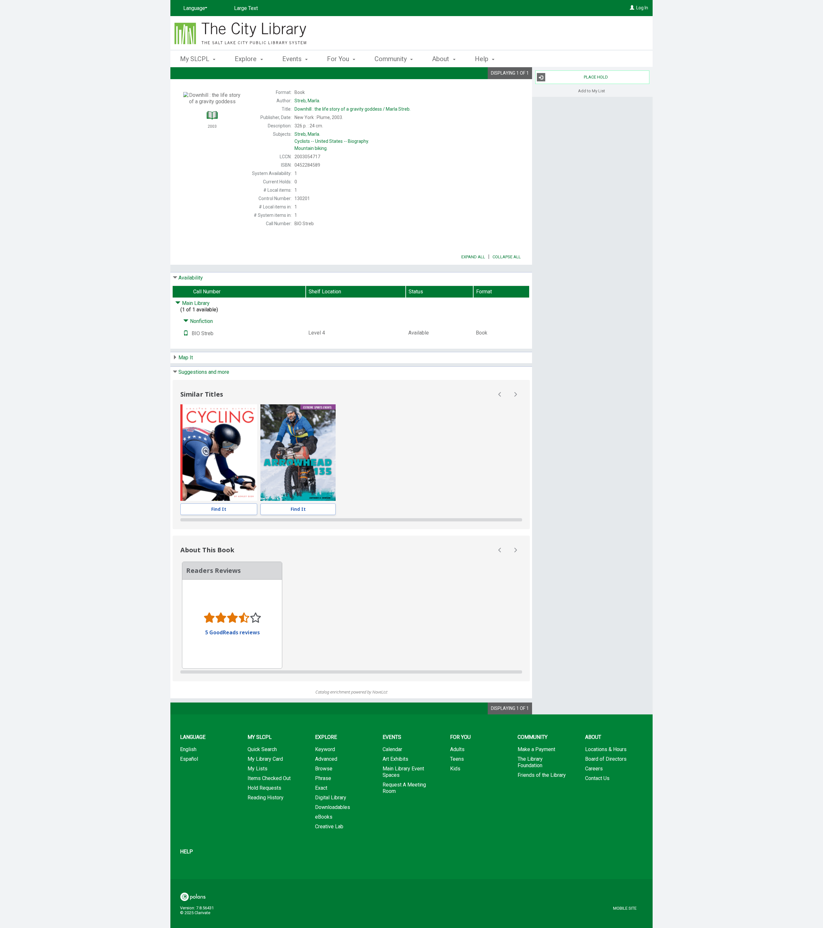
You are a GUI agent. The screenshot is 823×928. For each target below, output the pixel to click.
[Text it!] (185, 333)
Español (189, 759)
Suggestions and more (203, 372)
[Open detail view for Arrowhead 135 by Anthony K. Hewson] (298, 452)
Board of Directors (606, 759)
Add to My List (591, 90)
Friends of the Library (542, 775)
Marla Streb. (352, 109)
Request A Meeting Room (404, 788)
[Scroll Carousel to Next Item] (515, 394)
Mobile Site (625, 908)
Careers (594, 769)
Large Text (246, 8)
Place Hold (596, 77)
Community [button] (391, 59)
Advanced (326, 759)
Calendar (392, 749)
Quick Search (262, 749)
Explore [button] (246, 59)
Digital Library (330, 798)
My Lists (257, 769)
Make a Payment (536, 749)
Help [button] (482, 59)
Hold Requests (264, 788)
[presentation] (218, 452)
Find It (218, 509)
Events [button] (292, 59)
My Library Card (265, 759)
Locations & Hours (606, 749)
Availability (190, 278)
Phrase (323, 778)
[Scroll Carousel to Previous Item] (500, 394)
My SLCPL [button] (195, 59)
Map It (185, 357)
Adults (457, 749)
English (188, 749)
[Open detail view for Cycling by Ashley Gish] (218, 452)
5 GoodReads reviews (232, 632)
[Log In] (632, 7)
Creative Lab (329, 826)
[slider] (351, 519)
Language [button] (192, 737)
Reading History (266, 798)
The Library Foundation (530, 762)
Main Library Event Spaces (403, 772)
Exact (321, 788)
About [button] (441, 59)
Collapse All (507, 256)
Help (186, 852)
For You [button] (339, 59)
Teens (457, 759)
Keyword (325, 749)
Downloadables (332, 807)
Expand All (473, 256)
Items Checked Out (269, 778)
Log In (642, 7)
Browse (323, 769)
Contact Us (597, 778)
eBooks (323, 817)
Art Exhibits (395, 759)
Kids (455, 769)
